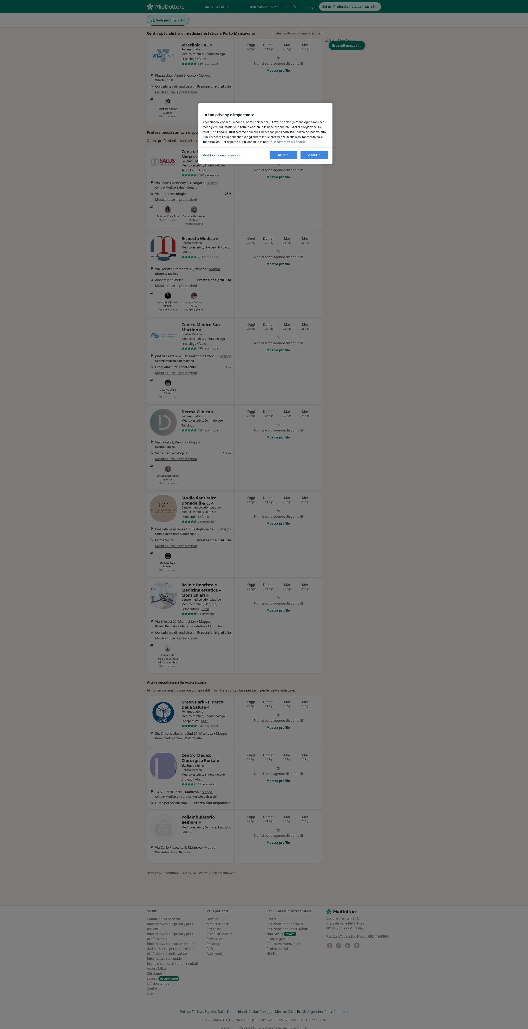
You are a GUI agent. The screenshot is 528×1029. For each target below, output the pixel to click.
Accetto (314, 155)
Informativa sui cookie (289, 142)
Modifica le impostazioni (221, 155)
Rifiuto (283, 155)
